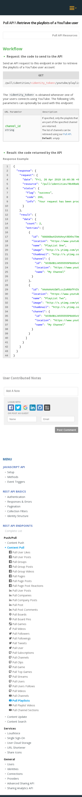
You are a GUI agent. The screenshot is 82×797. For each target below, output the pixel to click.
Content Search (16, 721)
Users (10, 764)
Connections (15, 774)
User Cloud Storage (19, 743)
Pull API (8, 22)
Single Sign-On (16, 738)
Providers (13, 778)
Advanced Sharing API (20, 783)
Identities (12, 769)
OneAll (16, 7)
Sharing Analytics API (20, 788)
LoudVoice (13, 733)
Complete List (13, 531)
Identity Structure (17, 516)
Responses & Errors (19, 501)
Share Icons (14, 752)
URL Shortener (16, 747)
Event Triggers (16, 482)
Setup (10, 472)
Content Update (17, 717)
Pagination (13, 506)
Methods (12, 477)
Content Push (15, 543)
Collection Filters (17, 511)
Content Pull (15, 547)
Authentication (16, 497)
